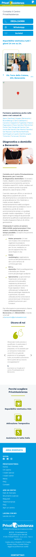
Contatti (6, 485)
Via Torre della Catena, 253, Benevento (17, 76)
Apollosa (11, 118)
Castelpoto (23, 121)
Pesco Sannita (18, 125)
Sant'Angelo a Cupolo (11, 134)
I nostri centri (8, 476)
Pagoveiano (7, 125)
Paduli (30, 123)
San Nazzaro (7, 132)
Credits (28, 542)
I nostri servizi (8, 473)
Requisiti (6, 499)
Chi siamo (7, 470)
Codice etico (9, 542)
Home (5, 467)
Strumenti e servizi (10, 496)
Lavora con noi (9, 516)
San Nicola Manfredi (20, 132)
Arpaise (18, 118)
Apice (5, 118)
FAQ (4, 482)
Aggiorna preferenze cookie (18, 546)
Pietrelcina (28, 125)
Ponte (5, 127)
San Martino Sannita (24, 129)
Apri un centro (9, 508)
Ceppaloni (14, 123)
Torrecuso (14, 136)
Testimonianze (9, 502)
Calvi (15, 121)
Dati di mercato (9, 493)
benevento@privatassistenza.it (15, 317)
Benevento (26, 118)
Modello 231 (20, 542)
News (5, 479)
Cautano (6, 123)
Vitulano (23, 136)
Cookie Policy (23, 544)
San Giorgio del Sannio (17, 127)
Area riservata (14, 450)
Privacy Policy (12, 544)
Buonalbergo (8, 121)
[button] (18, 93)
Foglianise (22, 123)
